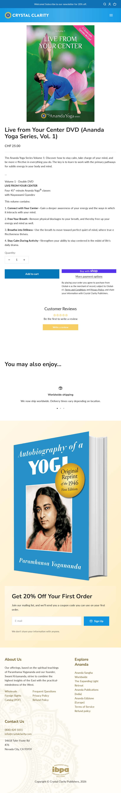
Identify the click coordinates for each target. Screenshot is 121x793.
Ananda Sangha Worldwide (84, 675)
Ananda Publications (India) (86, 692)
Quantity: (10, 252)
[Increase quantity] (24, 259)
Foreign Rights (13, 695)
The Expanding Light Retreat (86, 683)
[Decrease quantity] (9, 259)
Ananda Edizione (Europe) (84, 700)
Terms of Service (84, 706)
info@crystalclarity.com (18, 733)
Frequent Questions (44, 691)
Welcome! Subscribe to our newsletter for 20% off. (60, 4)
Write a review (60, 327)
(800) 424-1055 (14, 729)
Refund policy (82, 711)
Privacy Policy (41, 695)
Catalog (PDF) (13, 699)
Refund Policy (41, 699)
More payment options (89, 276)
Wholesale (11, 691)
